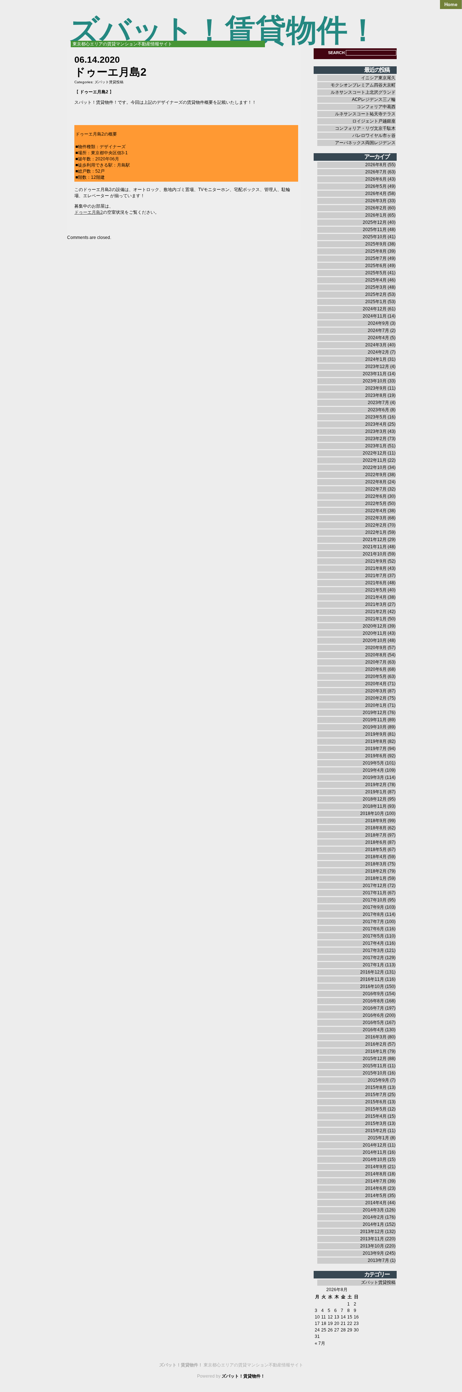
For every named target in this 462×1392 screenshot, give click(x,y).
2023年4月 (376, 424)
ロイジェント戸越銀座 (374, 121)
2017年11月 (375, 892)
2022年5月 (376, 503)
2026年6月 (376, 179)
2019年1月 (376, 791)
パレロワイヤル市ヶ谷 (374, 135)
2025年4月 (376, 280)
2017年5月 (373, 936)
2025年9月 (376, 244)
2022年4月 (376, 510)
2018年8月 (376, 827)
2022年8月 (376, 481)
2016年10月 (372, 986)
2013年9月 (373, 1253)
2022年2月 (376, 525)
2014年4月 (376, 1202)
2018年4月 (376, 856)
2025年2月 (376, 294)
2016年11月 (372, 979)
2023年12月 (377, 366)
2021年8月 (376, 568)
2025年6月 (376, 265)
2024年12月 (375, 308)
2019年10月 (375, 727)
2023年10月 (375, 381)
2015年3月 (376, 1123)
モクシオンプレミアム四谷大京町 (363, 85)
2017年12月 (375, 885)
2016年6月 (373, 1015)
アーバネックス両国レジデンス (365, 142)
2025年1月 (376, 301)
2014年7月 (376, 1181)
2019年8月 (376, 741)
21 (343, 1323)
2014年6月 (376, 1188)
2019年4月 (373, 770)
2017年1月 (373, 964)
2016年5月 (373, 1022)
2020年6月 (376, 669)
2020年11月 (375, 633)
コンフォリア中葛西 (376, 106)
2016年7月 (373, 1008)
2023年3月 (376, 431)
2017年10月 (375, 900)
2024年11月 (375, 316)
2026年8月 (376, 164)
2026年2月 (376, 207)
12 (330, 1317)
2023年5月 (376, 417)
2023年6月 (378, 409)
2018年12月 (375, 799)
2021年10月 (375, 554)
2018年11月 (375, 806)
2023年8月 (376, 395)
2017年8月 (373, 914)
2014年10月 (375, 1159)
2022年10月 (375, 467)
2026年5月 (376, 186)
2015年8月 (376, 1087)
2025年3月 (376, 287)
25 (323, 1330)
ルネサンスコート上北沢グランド (363, 92)
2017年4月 (373, 943)
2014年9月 (376, 1166)
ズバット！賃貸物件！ (223, 30)
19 (330, 1323)
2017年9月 (373, 907)
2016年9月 (373, 993)
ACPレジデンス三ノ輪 (374, 99)
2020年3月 (376, 690)
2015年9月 (378, 1080)
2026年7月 (376, 171)
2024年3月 (376, 344)
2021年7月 (376, 575)
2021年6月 (376, 582)
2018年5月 (376, 849)
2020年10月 (375, 640)
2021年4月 (376, 597)
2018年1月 (376, 878)
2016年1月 (376, 1051)
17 (317, 1323)
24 (317, 1330)
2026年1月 (376, 215)
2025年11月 (375, 229)
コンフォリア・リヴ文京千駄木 (365, 128)
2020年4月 (376, 683)
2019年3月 (373, 777)
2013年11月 (372, 1238)
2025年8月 (376, 251)
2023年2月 (376, 438)
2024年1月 (376, 359)
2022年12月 (375, 453)
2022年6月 (376, 496)
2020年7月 (376, 662)
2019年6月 (376, 755)
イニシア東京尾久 (378, 77)
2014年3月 (373, 1210)
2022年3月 (376, 517)
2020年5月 (376, 676)
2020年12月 (375, 626)
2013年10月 (372, 1246)
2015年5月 (376, 1109)
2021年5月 (376, 590)
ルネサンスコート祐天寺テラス (365, 113)
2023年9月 (376, 388)
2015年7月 (376, 1094)
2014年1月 (373, 1224)
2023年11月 (375, 373)
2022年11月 (375, 460)
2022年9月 (376, 474)
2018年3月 (376, 863)
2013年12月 (372, 1231)
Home (450, 4)
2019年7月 (376, 748)
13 (336, 1317)
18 (323, 1323)
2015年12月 (375, 1058)
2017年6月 (373, 928)
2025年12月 (375, 222)
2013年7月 (378, 1260)
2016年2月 (376, 1044)
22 (349, 1323)
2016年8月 (373, 1000)
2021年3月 (376, 604)
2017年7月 (373, 921)
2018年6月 (376, 842)
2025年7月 (376, 258)
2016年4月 (373, 1029)
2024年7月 (378, 330)
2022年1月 (376, 532)
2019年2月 (376, 784)
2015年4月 (376, 1116)
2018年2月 (376, 871)
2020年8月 (376, 654)
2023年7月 (378, 402)
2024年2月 (378, 352)
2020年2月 (376, 698)
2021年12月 (375, 539)
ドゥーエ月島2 (88, 212)
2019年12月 (375, 712)
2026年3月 (376, 200)
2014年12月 (375, 1145)
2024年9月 (378, 323)
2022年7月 (376, 489)
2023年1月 (376, 445)
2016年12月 (372, 972)
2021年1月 (376, 618)
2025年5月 (376, 272)
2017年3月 (373, 950)
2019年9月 (376, 734)
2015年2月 (376, 1130)
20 (336, 1323)
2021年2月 (376, 611)
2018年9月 (376, 820)
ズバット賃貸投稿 (109, 82)
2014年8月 (376, 1173)
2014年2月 (373, 1217)
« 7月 (320, 1343)
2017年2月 (373, 957)
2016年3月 (376, 1036)
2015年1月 (378, 1137)
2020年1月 (376, 705)
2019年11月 (375, 719)
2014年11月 (375, 1152)
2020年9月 (376, 647)
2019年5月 (373, 763)
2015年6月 (376, 1101)
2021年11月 (375, 546)
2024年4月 (378, 337)
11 (323, 1317)
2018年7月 (376, 835)
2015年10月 (375, 1073)
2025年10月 (375, 236)
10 (317, 1317)
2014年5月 (376, 1195)
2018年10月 (372, 813)
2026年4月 (376, 193)
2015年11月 (375, 1065)
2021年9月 (376, 561)
